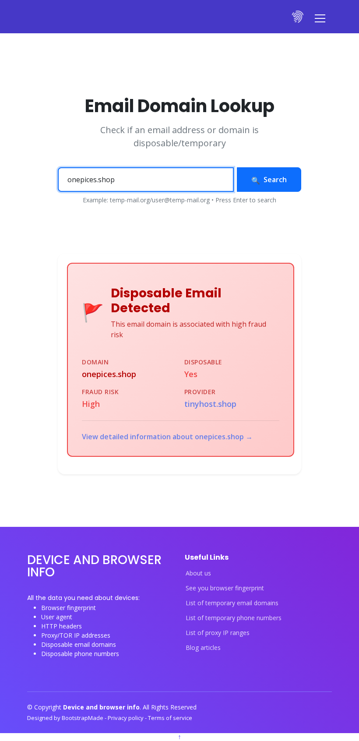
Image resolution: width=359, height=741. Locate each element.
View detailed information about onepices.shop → (167, 436)
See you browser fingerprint (225, 588)
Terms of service (170, 718)
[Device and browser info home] (298, 16)
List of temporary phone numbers (234, 618)
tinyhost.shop (210, 404)
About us (198, 573)
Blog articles (203, 648)
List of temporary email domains (232, 603)
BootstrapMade (83, 718)
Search (275, 179)
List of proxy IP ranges (218, 633)
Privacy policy (126, 718)
